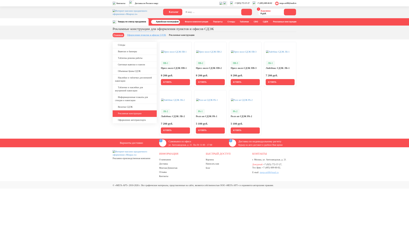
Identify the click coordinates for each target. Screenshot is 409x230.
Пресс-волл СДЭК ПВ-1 (174, 68)
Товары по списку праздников (132, 22)
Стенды (231, 22)
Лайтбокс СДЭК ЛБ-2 (173, 116)
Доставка (163, 164)
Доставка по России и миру (146, 3)
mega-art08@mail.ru (287, 3)
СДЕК (265, 22)
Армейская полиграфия (167, 22)
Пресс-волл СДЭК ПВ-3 (244, 68)
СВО (256, 22)
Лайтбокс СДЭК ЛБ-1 (278, 68)
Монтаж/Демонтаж (168, 168)
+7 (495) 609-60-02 (264, 3)
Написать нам (212, 164)
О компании (165, 159)
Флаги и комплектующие (196, 22)
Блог (208, 168)
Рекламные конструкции (284, 22)
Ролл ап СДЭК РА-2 (241, 116)
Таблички (244, 22)
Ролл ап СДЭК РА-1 (206, 116)
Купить (167, 82)
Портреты (218, 22)
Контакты (120, 3)
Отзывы (163, 172)
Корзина (210, 159)
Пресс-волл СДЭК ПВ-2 (209, 68)
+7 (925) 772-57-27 (242, 3)
